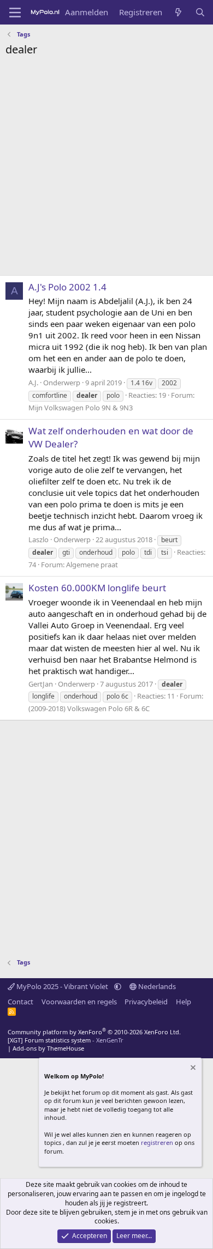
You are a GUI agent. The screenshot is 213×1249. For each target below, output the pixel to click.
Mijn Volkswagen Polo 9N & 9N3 (80, 408)
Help (183, 1002)
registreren (157, 1142)
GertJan (40, 684)
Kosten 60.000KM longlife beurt (97, 587)
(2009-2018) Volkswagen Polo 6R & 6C (89, 708)
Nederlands (156, 986)
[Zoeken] (200, 12)
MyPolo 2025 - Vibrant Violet (62, 986)
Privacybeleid (146, 1002)
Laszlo (38, 539)
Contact (20, 1002)
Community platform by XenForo (94, 1032)
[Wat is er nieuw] (178, 12)
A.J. (33, 382)
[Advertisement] (106, 169)
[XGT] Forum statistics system (65, 1040)
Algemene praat (92, 564)
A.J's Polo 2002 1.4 (67, 287)
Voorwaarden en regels (79, 1002)
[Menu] (15, 12)
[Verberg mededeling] (192, 1069)
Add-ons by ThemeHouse (48, 1048)
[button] (117, 986)
